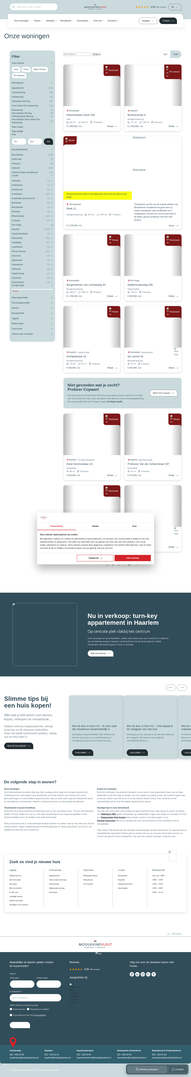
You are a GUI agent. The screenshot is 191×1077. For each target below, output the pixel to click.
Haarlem (121, 880)
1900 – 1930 (157, 880)
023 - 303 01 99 (159, 1054)
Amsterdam (122, 876)
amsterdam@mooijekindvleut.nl (24, 1058)
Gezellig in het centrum (18, 905)
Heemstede (122, 888)
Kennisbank (82, 21)
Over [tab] (134, 526)
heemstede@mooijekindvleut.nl (131, 1058)
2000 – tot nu (157, 892)
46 (129, 565)
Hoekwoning (54, 884)
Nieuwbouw (65, 21)
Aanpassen (94, 558)
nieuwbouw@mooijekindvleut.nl (167, 1058)
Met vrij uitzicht (15, 888)
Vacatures (112, 21)
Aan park (13, 884)
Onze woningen (21, 21)
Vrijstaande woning (56, 888)
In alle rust (13, 892)
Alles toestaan (132, 558)
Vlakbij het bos (15, 876)
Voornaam (14, 978)
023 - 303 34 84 (84, 1054)
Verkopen (50, 21)
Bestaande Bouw (90, 876)
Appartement (54, 876)
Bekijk (171, 225)
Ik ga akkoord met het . (29, 1015)
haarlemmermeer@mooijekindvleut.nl (94, 1058)
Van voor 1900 (158, 876)
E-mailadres (15, 991)
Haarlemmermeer (125, 884)
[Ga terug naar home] (95, 7)
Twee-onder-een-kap (57, 880)
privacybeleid (40, 1015)
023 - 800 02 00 (124, 1054)
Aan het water (15, 880)
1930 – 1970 (157, 884)
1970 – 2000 (157, 888)
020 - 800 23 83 (17, 1054)
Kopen (37, 21)
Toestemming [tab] (56, 526)
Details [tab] (95, 526)
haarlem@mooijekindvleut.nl (57, 1058)
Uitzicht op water (16, 900)
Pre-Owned (88, 884)
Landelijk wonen (16, 896)
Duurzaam (53, 892)
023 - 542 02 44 (51, 1054)
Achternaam (42, 978)
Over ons (98, 21)
